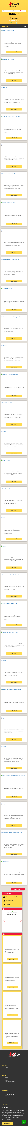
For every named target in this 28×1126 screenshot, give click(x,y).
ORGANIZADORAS (8, 1096)
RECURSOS (7, 1095)
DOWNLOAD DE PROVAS (9, 1094)
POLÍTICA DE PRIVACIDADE (10, 1079)
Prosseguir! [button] (7, 1123)
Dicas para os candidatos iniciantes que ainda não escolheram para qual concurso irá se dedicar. (12, 951)
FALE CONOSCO (8, 1082)
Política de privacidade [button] (8, 1119)
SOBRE (6, 1077)
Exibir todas (17, 889)
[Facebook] (10, 14)
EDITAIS (6, 1093)
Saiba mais (13, 52)
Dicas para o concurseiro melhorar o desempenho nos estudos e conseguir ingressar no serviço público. (12, 979)
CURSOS (6, 1080)
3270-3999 (14, 21)
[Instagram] (15, 14)
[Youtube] (12, 14)
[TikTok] (18, 14)
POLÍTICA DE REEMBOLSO (10, 1081)
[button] (3, 920)
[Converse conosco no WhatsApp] (24, 1122)
